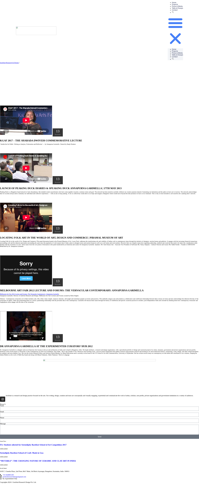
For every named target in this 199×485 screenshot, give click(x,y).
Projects (175, 4)
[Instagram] (2, 399)
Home (174, 2)
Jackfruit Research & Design (9, 63)
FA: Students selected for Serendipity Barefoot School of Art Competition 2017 (33, 445)
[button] (173, 12)
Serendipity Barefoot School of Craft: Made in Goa (21, 453)
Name (2, 406)
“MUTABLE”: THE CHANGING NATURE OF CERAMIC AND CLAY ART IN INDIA (38, 461)
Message (3, 424)
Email (2, 412)
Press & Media (177, 6)
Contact (175, 10)
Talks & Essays (177, 8)
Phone (2, 418)
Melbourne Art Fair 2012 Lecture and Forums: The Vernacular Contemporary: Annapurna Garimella (29, 294)
